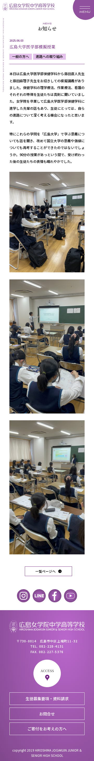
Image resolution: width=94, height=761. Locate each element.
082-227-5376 (51, 651)
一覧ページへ (45, 571)
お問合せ (47, 713)
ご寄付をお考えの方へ (47, 728)
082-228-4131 (51, 646)
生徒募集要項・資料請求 (47, 698)
